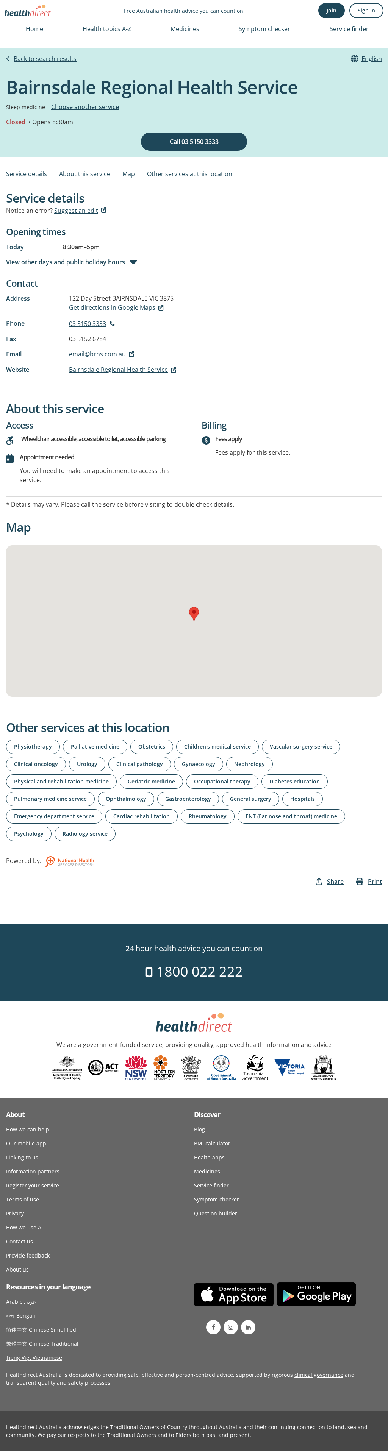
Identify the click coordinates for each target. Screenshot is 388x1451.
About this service (84, 174)
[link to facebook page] (213, 1327)
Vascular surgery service (301, 746)
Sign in (366, 10)
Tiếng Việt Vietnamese (34, 1357)
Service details (26, 174)
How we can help (27, 1129)
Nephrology (249, 764)
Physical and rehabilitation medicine (61, 781)
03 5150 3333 (87, 324)
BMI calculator (212, 1143)
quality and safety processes (74, 1382)
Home (34, 29)
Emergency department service (54, 816)
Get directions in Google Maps (112, 307)
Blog (199, 1129)
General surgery (250, 798)
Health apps (209, 1157)
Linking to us (22, 1157)
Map (128, 174)
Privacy (15, 1213)
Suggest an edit (76, 210)
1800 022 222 (198, 971)
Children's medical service (217, 746)
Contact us (19, 1241)
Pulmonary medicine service (50, 798)
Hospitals (302, 798)
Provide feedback (28, 1255)
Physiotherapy (33, 746)
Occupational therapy (222, 781)
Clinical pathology (139, 764)
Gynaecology (198, 764)
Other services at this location (189, 174)
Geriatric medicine (151, 781)
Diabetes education (294, 781)
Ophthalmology (126, 798)
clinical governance (318, 1374)
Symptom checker (264, 29)
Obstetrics (151, 746)
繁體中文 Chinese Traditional (42, 1343)
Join (331, 10)
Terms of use (22, 1199)
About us (17, 1269)
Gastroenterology (188, 798)
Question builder (215, 1213)
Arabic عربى (21, 1301)
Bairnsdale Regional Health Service (118, 369)
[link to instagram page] (231, 1327)
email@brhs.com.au (97, 354)
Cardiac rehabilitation (141, 816)
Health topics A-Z (107, 29)
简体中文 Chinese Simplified (41, 1329)
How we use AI (24, 1227)
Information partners (32, 1171)
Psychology (29, 833)
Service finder (349, 29)
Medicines (185, 29)
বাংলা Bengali (20, 1315)
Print (375, 881)
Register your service (32, 1185)
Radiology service (85, 833)
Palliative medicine (95, 746)
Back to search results (45, 59)
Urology (87, 764)
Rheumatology (208, 816)
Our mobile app (26, 1143)
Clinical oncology (36, 764)
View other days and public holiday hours (65, 262)
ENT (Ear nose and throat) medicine (291, 816)
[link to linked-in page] (248, 1327)
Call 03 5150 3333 (194, 141)
